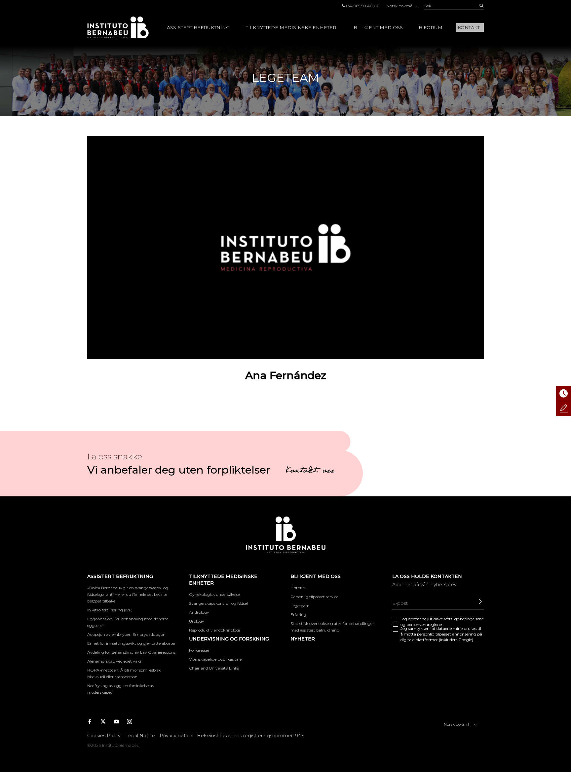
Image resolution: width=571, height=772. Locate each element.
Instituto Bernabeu (118, 27)
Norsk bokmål (400, 5)
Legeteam (300, 605)
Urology (196, 621)
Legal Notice (140, 736)
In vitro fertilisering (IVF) (110, 609)
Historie (297, 587)
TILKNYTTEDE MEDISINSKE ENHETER (291, 27)
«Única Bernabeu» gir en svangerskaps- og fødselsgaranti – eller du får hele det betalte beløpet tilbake (127, 594)
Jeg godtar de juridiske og (442, 621)
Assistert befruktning (198, 27)
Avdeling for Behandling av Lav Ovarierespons (131, 652)
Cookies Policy (104, 736)
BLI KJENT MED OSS (378, 27)
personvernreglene (424, 624)
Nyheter (302, 639)
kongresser (199, 650)
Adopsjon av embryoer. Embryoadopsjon (126, 634)
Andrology (199, 612)
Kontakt (469, 27)
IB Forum (429, 27)
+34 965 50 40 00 (362, 5)
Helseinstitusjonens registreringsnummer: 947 (250, 736)
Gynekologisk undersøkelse (214, 594)
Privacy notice (176, 736)
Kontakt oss (310, 471)
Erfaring (298, 614)
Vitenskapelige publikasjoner (216, 659)
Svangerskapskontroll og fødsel (218, 603)
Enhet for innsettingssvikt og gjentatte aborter (131, 643)
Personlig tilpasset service (314, 596)
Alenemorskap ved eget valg (114, 661)
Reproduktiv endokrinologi (214, 630)
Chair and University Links (214, 668)
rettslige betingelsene (464, 618)
